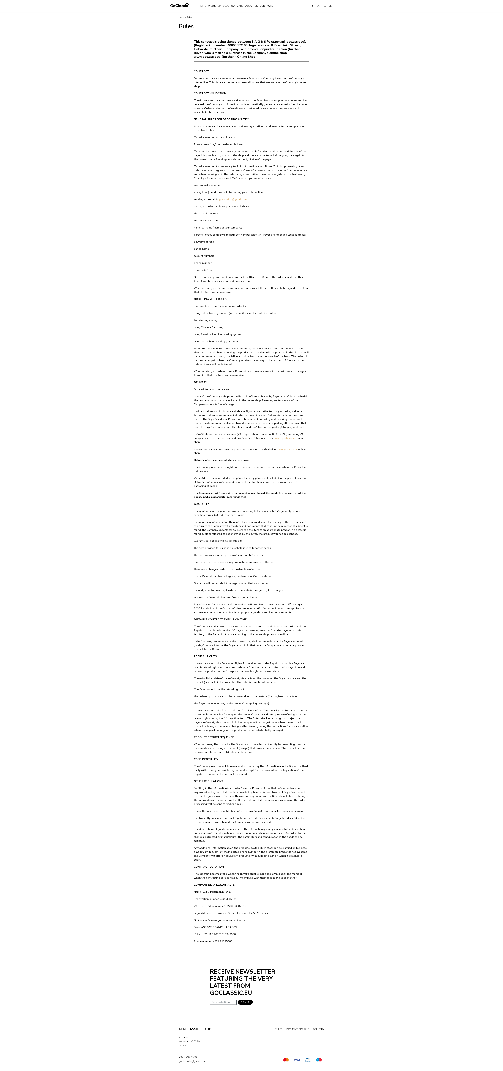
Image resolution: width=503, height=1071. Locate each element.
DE (330, 5)
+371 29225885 (188, 1057)
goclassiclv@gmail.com (233, 199)
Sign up (245, 1002)
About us (251, 5)
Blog (226, 5)
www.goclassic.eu (285, 438)
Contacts (266, 5)
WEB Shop (214, 5)
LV (325, 5)
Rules (189, 17)
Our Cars (237, 5)
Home (202, 5)
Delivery (318, 1029)
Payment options (297, 1029)
